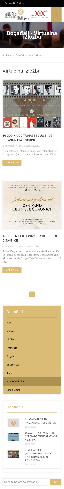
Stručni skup (13, 364)
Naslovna (6, 55)
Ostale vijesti (13, 390)
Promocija (12, 348)
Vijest (9, 322)
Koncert (11, 373)
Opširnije (12, 162)
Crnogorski (10, 3)
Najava (10, 331)
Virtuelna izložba (31, 146)
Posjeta (10, 356)
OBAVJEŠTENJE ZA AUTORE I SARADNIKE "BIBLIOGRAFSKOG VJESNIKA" (41, 436)
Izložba (10, 339)
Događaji (20, 55)
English (20, 3)
